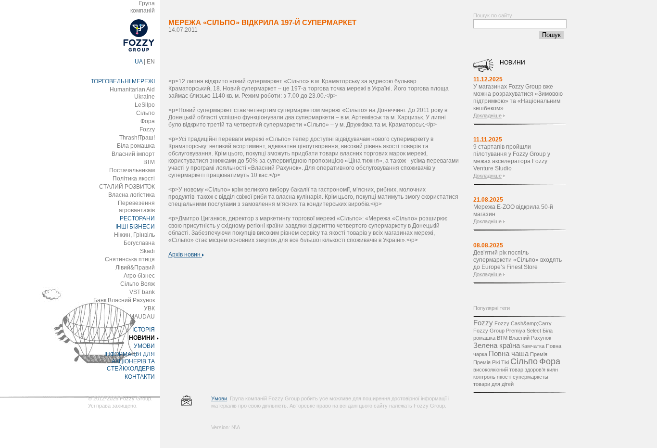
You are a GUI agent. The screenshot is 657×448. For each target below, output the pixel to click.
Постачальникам (132, 170)
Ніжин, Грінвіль (134, 234)
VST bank (142, 292)
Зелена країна (496, 345)
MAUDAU (142, 316)
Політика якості (134, 178)
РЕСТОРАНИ (137, 218)
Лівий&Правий (135, 267)
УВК (149, 308)
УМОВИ (144, 346)
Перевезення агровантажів (136, 207)
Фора (147, 121)
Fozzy (147, 129)
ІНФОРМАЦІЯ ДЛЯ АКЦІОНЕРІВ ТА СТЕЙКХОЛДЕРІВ (129, 361)
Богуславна (139, 243)
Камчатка (532, 346)
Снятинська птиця (130, 259)
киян (552, 369)
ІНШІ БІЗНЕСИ (135, 226)
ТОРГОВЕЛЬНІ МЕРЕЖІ (123, 81)
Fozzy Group (489, 330)
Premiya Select (523, 330)
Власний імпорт (133, 154)
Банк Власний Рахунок (124, 300)
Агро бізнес (139, 275)
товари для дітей (493, 384)
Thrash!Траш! (137, 137)
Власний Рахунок (530, 338)
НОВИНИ (142, 337)
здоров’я (535, 369)
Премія (538, 354)
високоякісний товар (498, 369)
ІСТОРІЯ (143, 329)
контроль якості (492, 377)
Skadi (147, 251)
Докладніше (487, 115)
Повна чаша (509, 353)
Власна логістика (131, 195)
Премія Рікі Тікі (491, 362)
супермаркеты (530, 377)
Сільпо (145, 113)
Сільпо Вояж (137, 284)
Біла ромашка (136, 145)
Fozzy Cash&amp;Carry (523, 323)
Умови (219, 398)
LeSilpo (145, 105)
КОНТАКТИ (140, 376)
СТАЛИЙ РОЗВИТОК (127, 186)
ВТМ (149, 162)
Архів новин (185, 254)
